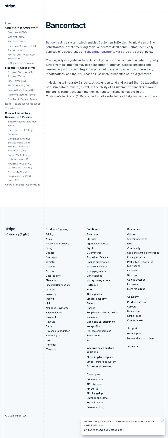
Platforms (92, 284)
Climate (50, 261)
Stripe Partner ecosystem (101, 361)
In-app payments (96, 271)
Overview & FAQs (17, 32)
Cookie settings (136, 279)
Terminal (51, 344)
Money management (98, 280)
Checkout (51, 257)
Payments (52, 317)
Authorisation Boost (57, 243)
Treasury (51, 349)
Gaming (91, 307)
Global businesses (97, 266)
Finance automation (98, 261)
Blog (129, 243)
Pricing (49, 234)
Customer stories (137, 239)
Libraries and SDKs (97, 397)
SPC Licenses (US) (18, 85)
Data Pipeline (53, 275)
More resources (136, 288)
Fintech (91, 303)
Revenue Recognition (58, 330)
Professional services (99, 330)
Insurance (92, 317)
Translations (13, 108)
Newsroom (133, 311)
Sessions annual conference (143, 252)
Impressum (133, 284)
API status (92, 388)
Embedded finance (97, 257)
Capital (50, 252)
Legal (8, 23)
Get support (134, 333)
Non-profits (93, 326)
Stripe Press (134, 315)
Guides (131, 234)
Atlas (49, 239)
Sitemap (132, 275)
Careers (131, 306)
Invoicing (51, 294)
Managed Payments (57, 307)
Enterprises (93, 234)
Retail (90, 340)
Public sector (94, 335)
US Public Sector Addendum (22, 184)
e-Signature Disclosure (21, 63)
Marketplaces (94, 275)
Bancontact (54, 42)
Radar (49, 326)
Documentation (95, 379)
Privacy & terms (136, 257)
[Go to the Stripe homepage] (9, 229)
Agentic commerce (97, 243)
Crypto (50, 271)
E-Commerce (94, 252)
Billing (49, 248)
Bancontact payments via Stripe (106, 51)
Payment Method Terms (21, 94)
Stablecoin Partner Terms (22, 99)
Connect (51, 266)
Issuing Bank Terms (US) (21, 90)
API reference (94, 384)
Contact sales (135, 320)
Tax (48, 340)
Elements (51, 280)
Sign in (131, 346)
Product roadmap (137, 302)
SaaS (89, 289)
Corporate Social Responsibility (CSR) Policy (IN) (19, 176)
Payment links (54, 312)
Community (133, 248)
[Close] (161, 421)
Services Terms (17, 41)
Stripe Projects (95, 402)
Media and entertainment (101, 321)
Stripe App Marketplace (100, 357)
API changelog (95, 393)
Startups (92, 239)
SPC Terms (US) (17, 80)
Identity (50, 289)
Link (48, 303)
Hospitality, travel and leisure (103, 312)
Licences (132, 270)
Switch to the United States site (103, 429)
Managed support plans (140, 338)
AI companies (94, 294)
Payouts (50, 321)
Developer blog (95, 407)
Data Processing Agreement (22, 103)
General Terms (16, 36)
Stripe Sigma (53, 335)
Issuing (50, 298)
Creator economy (97, 298)
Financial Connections (58, 284)
